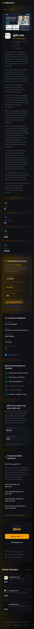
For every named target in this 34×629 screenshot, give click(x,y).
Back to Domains (9, 9)
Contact (24, 625)
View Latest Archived (12, 306)
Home (9, 625)
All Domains (16, 625)
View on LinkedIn (11, 355)
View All (28, 569)
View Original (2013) (14, 302)
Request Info (18, 542)
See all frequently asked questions (15, 515)
